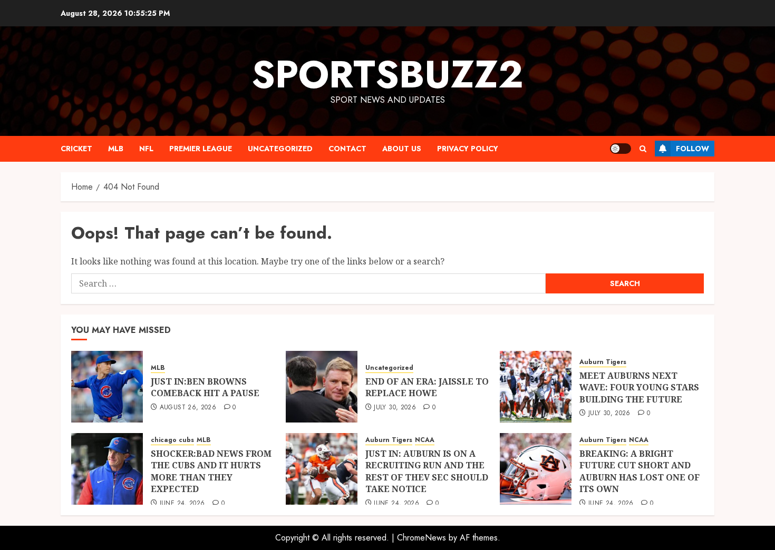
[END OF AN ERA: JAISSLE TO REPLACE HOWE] (321, 387)
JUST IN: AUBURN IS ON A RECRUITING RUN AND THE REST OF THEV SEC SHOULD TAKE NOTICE (426, 471)
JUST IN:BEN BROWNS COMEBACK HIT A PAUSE (205, 387)
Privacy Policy (467, 148)
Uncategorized (280, 148)
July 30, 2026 (395, 408)
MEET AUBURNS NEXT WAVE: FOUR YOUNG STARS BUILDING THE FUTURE (639, 387)
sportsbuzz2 (387, 74)
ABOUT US (401, 148)
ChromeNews (421, 538)
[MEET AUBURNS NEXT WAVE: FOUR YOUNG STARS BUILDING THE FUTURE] (535, 387)
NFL (146, 148)
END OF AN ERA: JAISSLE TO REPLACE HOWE (427, 387)
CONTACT (347, 148)
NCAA (424, 440)
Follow (692, 148)
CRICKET (76, 148)
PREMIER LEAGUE (200, 148)
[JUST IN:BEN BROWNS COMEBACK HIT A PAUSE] (107, 387)
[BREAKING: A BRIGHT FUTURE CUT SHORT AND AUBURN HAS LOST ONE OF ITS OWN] (535, 469)
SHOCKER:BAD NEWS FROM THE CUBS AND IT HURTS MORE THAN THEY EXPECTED (211, 471)
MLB (115, 148)
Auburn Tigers (602, 362)
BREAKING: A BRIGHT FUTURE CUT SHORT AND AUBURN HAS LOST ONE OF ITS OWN (639, 471)
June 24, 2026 (182, 503)
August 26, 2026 (188, 408)
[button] (643, 149)
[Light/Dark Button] (620, 148)
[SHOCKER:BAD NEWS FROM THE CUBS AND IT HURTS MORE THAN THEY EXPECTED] (107, 469)
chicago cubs (172, 440)
